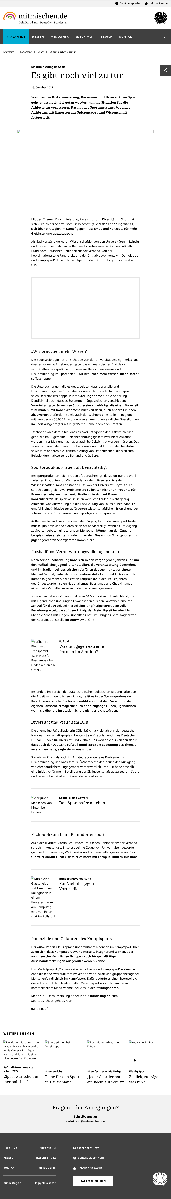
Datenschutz (46, 1157)
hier (69, 1000)
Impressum (48, 1148)
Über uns (10, 1148)
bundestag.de (100, 996)
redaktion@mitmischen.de (85, 1121)
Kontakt (9, 1167)
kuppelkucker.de (45, 1183)
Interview (77, 620)
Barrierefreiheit (86, 1148)
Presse (8, 1157)
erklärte (111, 480)
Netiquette (47, 1167)
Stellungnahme (90, 396)
